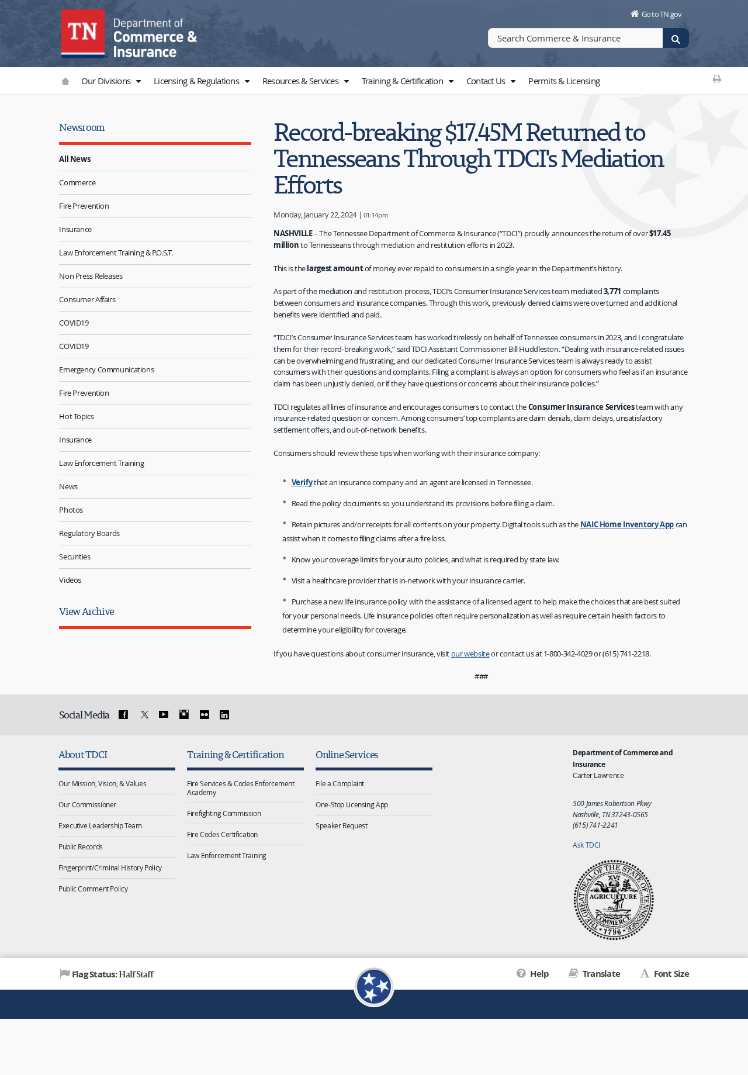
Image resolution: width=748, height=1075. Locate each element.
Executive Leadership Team (100, 825)
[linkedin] (224, 715)
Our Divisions (107, 81)
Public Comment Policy (92, 888)
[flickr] (204, 715)
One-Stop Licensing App (352, 804)
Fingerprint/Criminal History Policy (110, 867)
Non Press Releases (90, 276)
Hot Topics (76, 416)
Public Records (80, 846)
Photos (71, 509)
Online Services (347, 754)
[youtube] (163, 715)
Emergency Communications (106, 369)
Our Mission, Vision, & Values (102, 783)
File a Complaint (340, 783)
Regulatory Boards (89, 533)
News (68, 486)
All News (74, 159)
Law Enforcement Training (101, 463)
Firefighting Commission (224, 813)
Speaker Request (341, 825)
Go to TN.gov (662, 14)
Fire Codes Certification (222, 834)
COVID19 (73, 322)
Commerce (77, 182)
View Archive (86, 611)
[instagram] (184, 715)
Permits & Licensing (564, 81)
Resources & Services (301, 81)
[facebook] (123, 715)
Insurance (75, 229)
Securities (74, 556)
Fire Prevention (84, 206)
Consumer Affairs (87, 299)
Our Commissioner (87, 804)
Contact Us (486, 81)
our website (470, 653)
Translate (600, 973)
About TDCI (82, 754)
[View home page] (84, 32)
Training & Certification (403, 81)
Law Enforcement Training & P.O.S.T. (115, 252)
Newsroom (82, 127)
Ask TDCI (586, 844)
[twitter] (143, 715)
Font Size (670, 973)
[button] (138, 81)
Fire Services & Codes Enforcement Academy (241, 788)
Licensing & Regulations (197, 81)
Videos (70, 580)
